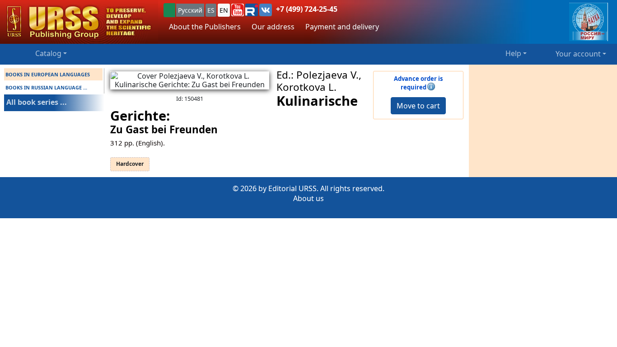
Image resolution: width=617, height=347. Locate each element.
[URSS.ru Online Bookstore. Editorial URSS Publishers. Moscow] (79, 22)
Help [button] (513, 53)
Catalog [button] (48, 53)
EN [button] (224, 10)
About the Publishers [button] (205, 27)
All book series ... (36, 102)
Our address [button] (273, 27)
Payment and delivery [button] (342, 27)
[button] (237, 10)
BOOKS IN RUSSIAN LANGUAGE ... (46, 87)
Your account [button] (578, 54)
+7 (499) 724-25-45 (306, 9)
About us (308, 198)
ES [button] (211, 10)
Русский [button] (190, 10)
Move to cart (418, 106)
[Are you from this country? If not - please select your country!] (169, 10)
